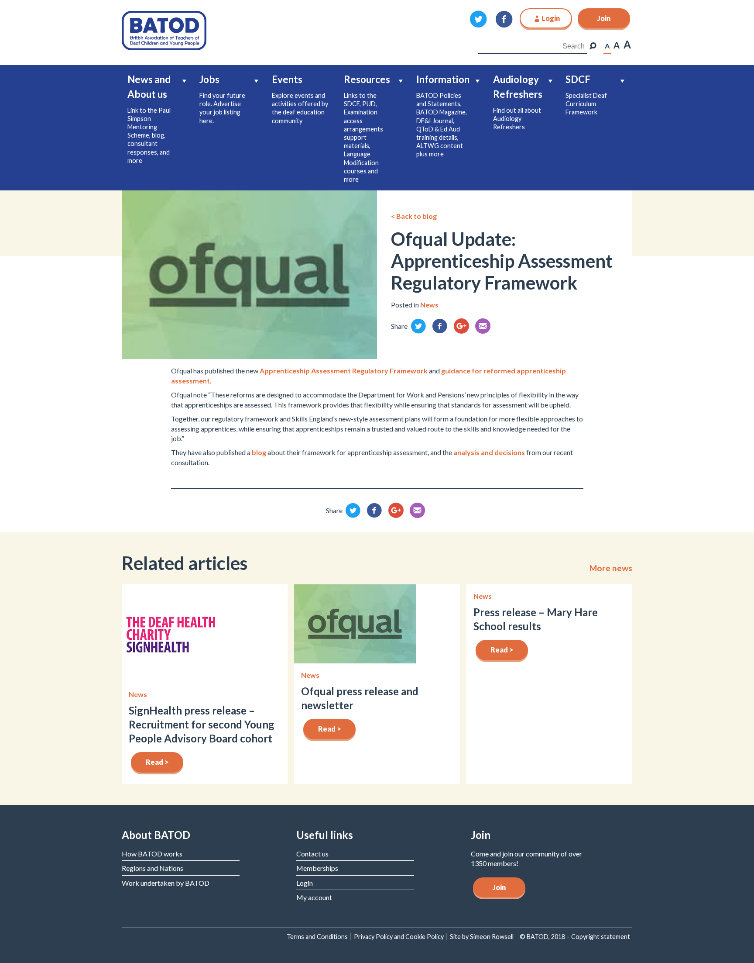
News (429, 304)
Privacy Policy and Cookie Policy (399, 936)
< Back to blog (414, 216)
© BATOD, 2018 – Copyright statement (575, 936)
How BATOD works (152, 853)
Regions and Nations (152, 868)
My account (314, 897)
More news (610, 568)
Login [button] (551, 18)
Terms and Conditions (317, 936)
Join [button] (603, 18)
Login (304, 883)
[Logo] (164, 29)
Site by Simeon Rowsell (482, 936)
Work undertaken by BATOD (165, 883)
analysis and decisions (489, 452)
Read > (157, 762)
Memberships (317, 868)
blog (259, 452)
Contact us (312, 853)
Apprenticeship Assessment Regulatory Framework (344, 370)
